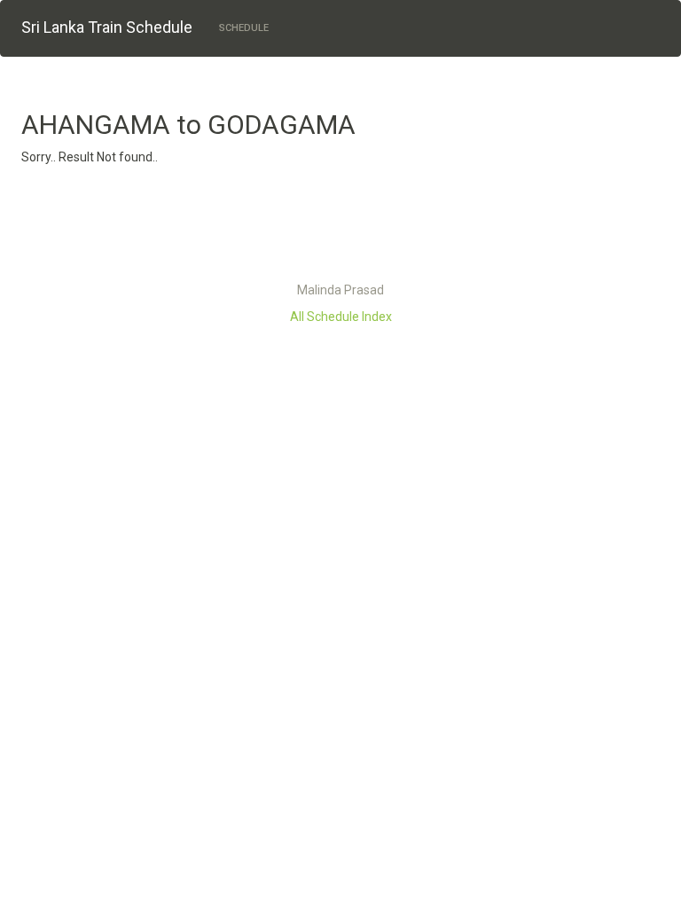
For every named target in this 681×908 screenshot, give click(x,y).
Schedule (244, 28)
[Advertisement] (340, 228)
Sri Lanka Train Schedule (106, 27)
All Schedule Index (341, 316)
